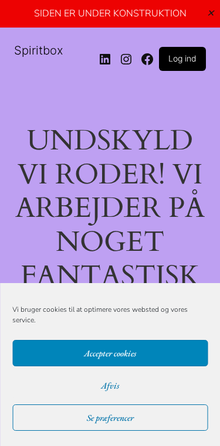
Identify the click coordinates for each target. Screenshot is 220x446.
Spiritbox (38, 50)
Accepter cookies (110, 353)
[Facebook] (147, 59)
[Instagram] (126, 59)
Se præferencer (110, 417)
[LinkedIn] (105, 59)
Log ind (182, 58)
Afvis (110, 385)
